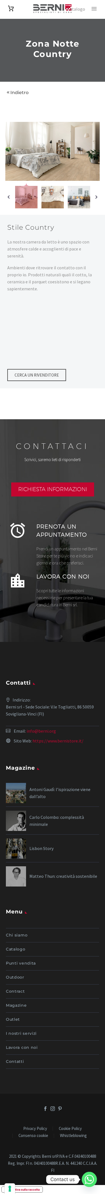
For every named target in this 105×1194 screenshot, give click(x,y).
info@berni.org (41, 731)
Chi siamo (16, 935)
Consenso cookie (33, 1136)
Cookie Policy (70, 1129)
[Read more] (52, 541)
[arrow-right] (96, 197)
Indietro (19, 92)
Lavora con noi (22, 1047)
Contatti (15, 1061)
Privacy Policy (35, 1129)
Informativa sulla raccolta (22, 1189)
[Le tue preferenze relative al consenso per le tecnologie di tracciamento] (9, 1188)
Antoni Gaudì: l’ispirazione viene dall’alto (59, 793)
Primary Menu (94, 8)
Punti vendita (21, 963)
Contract (15, 991)
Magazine (16, 1005)
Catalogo (15, 949)
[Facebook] (45, 1108)
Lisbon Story (41, 848)
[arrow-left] (8, 197)
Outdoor (15, 977)
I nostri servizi (21, 1033)
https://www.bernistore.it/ (57, 741)
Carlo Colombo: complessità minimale (56, 820)
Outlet (13, 1019)
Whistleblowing (73, 1136)
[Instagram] (52, 1108)
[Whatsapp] (89, 1179)
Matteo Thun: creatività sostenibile (63, 876)
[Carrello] (11, 8)
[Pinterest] (60, 1108)
